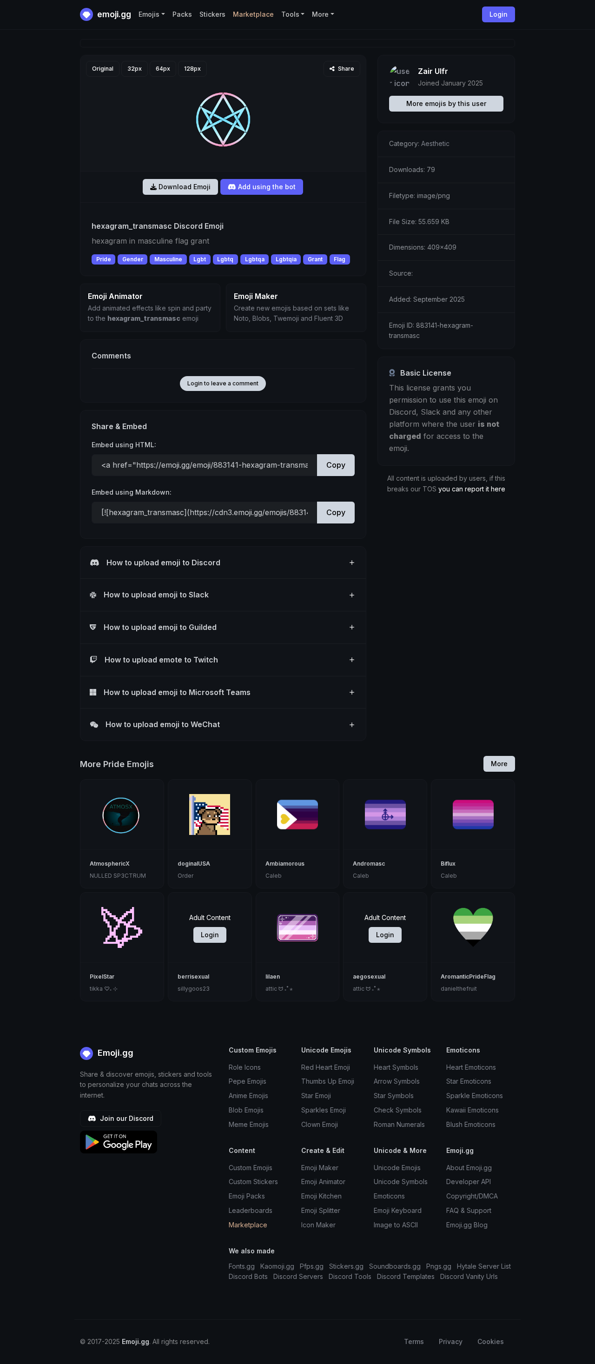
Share (345, 68)
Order (185, 875)
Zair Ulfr (433, 71)
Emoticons (389, 1196)
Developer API (468, 1181)
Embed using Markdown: (132, 492)
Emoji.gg (114, 1053)
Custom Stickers (253, 1181)
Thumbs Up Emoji (327, 1081)
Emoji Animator (323, 1181)
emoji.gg (113, 14)
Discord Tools (350, 1276)
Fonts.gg (242, 1266)
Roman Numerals (399, 1124)
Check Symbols (398, 1110)
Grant (315, 259)
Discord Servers (298, 1276)
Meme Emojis (249, 1124)
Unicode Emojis (397, 1168)
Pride (103, 259)
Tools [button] (290, 14)
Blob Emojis (246, 1110)
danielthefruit (459, 988)
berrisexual (193, 976)
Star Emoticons (468, 1081)
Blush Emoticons (471, 1124)
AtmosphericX (110, 863)
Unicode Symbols (401, 1181)
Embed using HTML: (124, 445)
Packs (182, 14)
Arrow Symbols (397, 1081)
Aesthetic (435, 143)
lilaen (272, 976)
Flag (339, 259)
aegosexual (369, 976)
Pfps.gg (312, 1266)
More (499, 764)
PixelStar (102, 976)
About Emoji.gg (469, 1168)
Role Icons (245, 1067)
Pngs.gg (438, 1266)
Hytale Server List (484, 1266)
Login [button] (498, 14)
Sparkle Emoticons (474, 1095)
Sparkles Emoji (323, 1110)
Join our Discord (125, 1118)
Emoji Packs (247, 1196)
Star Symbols (394, 1095)
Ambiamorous (284, 863)
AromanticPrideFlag (468, 976)
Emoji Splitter (320, 1210)
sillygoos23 (194, 988)
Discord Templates (406, 1276)
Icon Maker (318, 1225)
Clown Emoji (319, 1124)
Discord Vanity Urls (469, 1276)
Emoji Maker (319, 1168)
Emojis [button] (149, 14)
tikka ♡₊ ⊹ (104, 988)
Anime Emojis (248, 1095)
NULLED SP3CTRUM (118, 875)
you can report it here (471, 489)
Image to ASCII (396, 1225)
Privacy (451, 1341)
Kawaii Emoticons (472, 1110)
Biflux (448, 863)
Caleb (273, 875)
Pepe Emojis (247, 1081)
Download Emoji (184, 187)
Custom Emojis (250, 1168)
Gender (132, 259)
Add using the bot (266, 187)
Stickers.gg (346, 1266)
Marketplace (253, 14)
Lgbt (199, 259)
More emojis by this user (446, 103)
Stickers (212, 14)
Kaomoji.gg (277, 1266)
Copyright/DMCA (472, 1196)
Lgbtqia (286, 259)
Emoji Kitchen (321, 1196)
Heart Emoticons (471, 1067)
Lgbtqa (254, 259)
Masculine (168, 259)
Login (210, 935)
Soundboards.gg (395, 1266)
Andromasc (369, 863)
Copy (335, 465)
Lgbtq (225, 259)
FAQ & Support (468, 1210)
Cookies (490, 1341)
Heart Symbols (396, 1067)
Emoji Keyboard (398, 1210)
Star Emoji (316, 1095)
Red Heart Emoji (325, 1067)
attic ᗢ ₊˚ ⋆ (279, 988)
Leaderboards (250, 1210)
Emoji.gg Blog (467, 1225)
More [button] (320, 14)
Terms (414, 1341)
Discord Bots (248, 1276)
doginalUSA (194, 863)
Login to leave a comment (222, 383)
